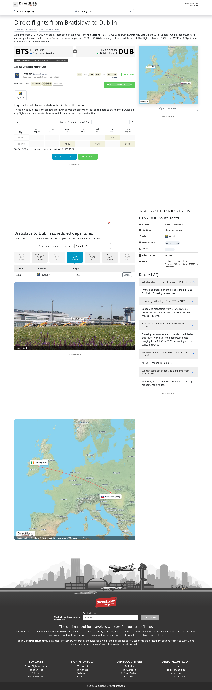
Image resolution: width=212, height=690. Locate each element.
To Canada (82, 669)
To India (129, 666)
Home (176, 666)
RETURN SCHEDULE (64, 156)
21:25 (127, 144)
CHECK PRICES (88, 156)
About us (176, 673)
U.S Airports (36, 673)
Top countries (35, 669)
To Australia (129, 669)
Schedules (31, 29)
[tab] (20, 95)
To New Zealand (129, 673)
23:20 (97, 144)
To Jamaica (82, 676)
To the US (82, 666)
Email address (90, 613)
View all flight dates (117, 84)
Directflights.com (116, 685)
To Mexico (82, 673)
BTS (22, 51)
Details (127, 274)
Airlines (19, 29)
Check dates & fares (49, 29)
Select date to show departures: (56, 246)
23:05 (67, 144)
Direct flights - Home (36, 666)
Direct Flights (146, 211)
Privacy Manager (176, 676)
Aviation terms (36, 676)
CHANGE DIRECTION (59, 60)
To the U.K (129, 676)
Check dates (128, 74)
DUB (126, 51)
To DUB (172, 211)
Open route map (168, 108)
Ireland (161, 211)
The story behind (176, 669)
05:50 (112, 137)
